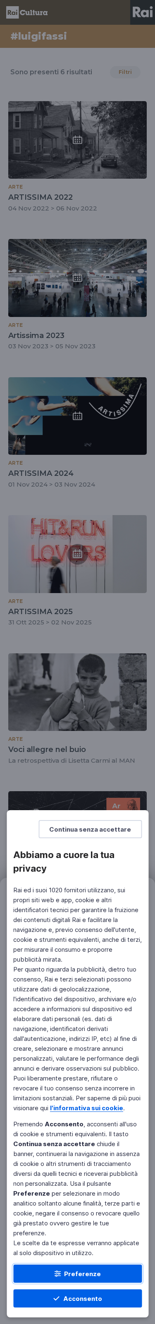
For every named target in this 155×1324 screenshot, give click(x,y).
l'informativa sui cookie (86, 1108)
